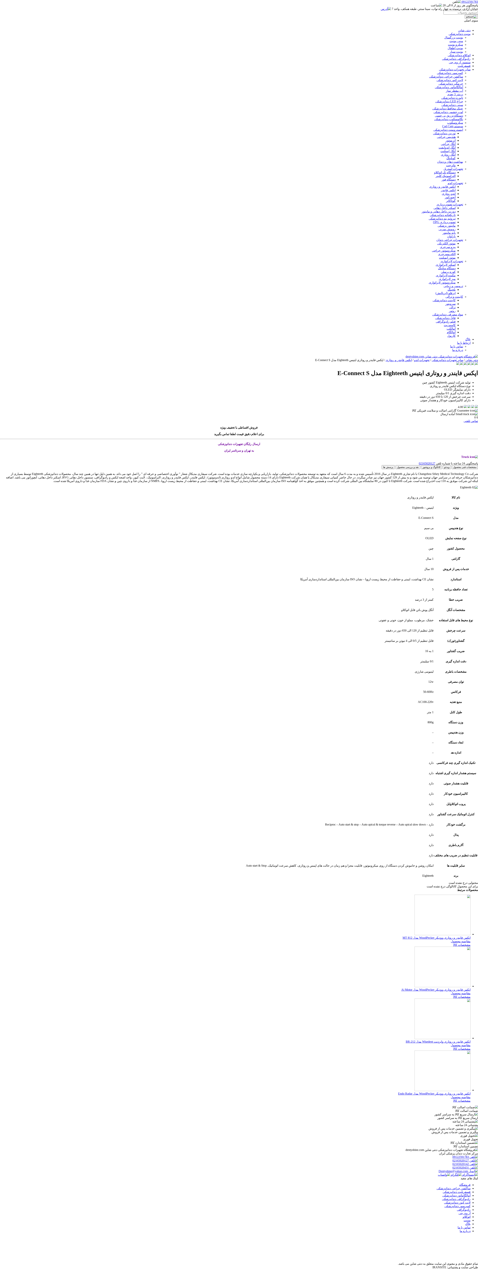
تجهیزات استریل (453, 168)
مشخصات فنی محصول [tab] (465, 467)
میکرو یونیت (455, 44)
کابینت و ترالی (454, 296)
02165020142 (461, 1164)
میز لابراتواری (447, 279)
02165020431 (461, 1167)
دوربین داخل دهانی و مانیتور (439, 211)
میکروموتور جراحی (444, 250)
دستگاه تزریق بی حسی (449, 115)
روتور (452, 310)
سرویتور (450, 303)
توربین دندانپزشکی (444, 133)
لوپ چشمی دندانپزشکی (448, 112)
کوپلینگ (451, 158)
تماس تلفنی (471, 421)
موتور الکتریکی (446, 243)
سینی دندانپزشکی (452, 105)
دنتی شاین (464, 30)
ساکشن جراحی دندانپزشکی (446, 76)
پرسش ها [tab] (388, 467)
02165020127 (427, 463)
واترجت (451, 165)
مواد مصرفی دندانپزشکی (447, 314)
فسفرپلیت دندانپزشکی (457, 1191)
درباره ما (457, 350)
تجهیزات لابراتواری (451, 261)
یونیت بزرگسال (453, 37)
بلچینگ (452, 289)
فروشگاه (465, 1184)
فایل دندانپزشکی (445, 318)
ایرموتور (451, 140)
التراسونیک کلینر (446, 176)
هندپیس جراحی (446, 136)
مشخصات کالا (462, 944)
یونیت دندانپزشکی (460, 34)
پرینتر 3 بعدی (455, 94)
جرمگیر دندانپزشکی (451, 83)
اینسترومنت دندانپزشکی (448, 129)
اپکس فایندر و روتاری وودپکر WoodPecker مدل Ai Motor (436, 989)
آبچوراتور (450, 197)
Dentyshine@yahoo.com (454, 1171)
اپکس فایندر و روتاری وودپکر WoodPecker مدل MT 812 (437, 937)
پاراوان (451, 236)
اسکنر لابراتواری (446, 264)
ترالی (452, 307)
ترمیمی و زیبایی (453, 286)
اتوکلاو (467, 1216)
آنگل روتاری (448, 154)
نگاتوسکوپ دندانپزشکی (448, 119)
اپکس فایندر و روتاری (442, 186)
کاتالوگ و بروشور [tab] (431, 467)
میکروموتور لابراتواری (442, 282)
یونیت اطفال (455, 48)
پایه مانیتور (449, 232)
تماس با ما (456, 346)
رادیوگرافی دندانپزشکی (456, 58)
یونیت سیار (456, 51)
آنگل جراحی (448, 144)
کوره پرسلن (448, 271)
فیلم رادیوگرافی (446, 321)
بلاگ (468, 339)
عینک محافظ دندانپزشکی (447, 108)
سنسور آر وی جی (460, 62)
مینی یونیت (456, 41)
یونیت (467, 1220)
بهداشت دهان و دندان (450, 161)
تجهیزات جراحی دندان (449, 239)
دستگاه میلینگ (447, 268)
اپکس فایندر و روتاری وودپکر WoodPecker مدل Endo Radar (434, 1093)
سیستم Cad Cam (452, 126)
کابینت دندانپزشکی (444, 300)
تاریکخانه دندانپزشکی (443, 215)
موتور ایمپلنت (447, 257)
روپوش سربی (447, 229)
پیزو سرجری (448, 247)
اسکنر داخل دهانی (445, 208)
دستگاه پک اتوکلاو (445, 172)
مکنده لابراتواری (446, 275)
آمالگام (451, 332)
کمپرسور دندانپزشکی (450, 73)
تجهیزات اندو (455, 183)
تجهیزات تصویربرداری (450, 204)
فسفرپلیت (464, 65)
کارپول (451, 335)
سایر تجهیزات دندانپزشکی (455, 69)
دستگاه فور (449, 179)
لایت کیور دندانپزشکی (450, 80)
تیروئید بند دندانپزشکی (442, 218)
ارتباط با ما (464, 342)
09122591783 (461, 1157)
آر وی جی (465, 1213)
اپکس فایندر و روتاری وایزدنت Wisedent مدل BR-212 (438, 1041)
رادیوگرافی (464, 1209)
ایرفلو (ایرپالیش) (445, 293)
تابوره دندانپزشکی (452, 97)
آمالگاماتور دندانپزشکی (449, 87)
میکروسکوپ (455, 122)
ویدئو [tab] (446, 467)
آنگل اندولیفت (447, 147)
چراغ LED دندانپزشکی (449, 101)
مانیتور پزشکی (447, 225)
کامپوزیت (450, 325)
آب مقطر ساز (454, 90)
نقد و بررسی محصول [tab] (408, 467)
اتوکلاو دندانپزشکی (459, 55)
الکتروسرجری (447, 254)
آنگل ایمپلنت (448, 151)
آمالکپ (451, 328)
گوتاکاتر (451, 200)
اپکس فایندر (448, 190)
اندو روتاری (449, 193)
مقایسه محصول (461, 941)
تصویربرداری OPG (444, 222)
